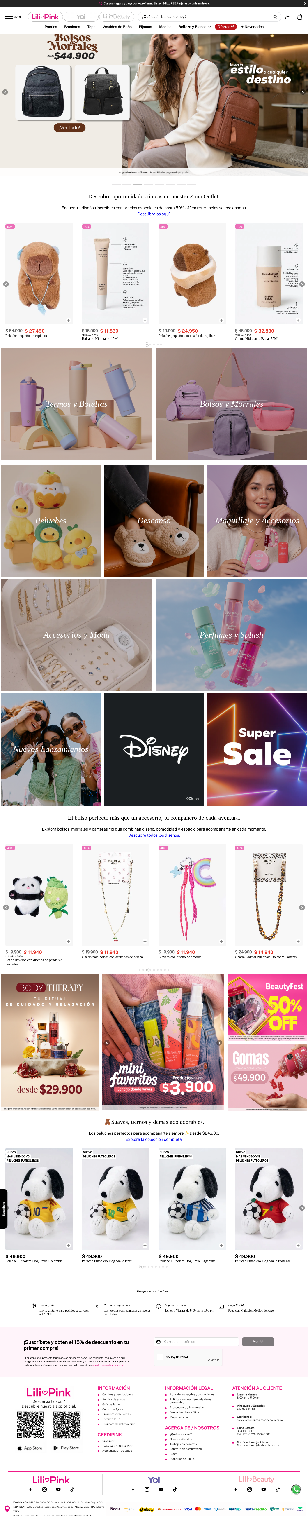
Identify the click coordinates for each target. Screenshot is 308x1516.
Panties (51, 27)
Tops (91, 27)
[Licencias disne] (154, 749)
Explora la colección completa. (154, 1139)
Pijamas (145, 27)
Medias (165, 27)
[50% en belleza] (267, 1007)
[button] (209, 17)
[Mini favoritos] (163, 1042)
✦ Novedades (252, 27)
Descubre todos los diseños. (154, 835)
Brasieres (72, 27)
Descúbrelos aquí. (154, 213)
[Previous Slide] (5, 92)
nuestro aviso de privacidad (108, 1365)
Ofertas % (226, 27)
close (305, 3)
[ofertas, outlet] (257, 749)
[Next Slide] (303, 92)
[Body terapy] (50, 1042)
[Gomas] (267, 1077)
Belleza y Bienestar (195, 27)
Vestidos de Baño (117, 27)
